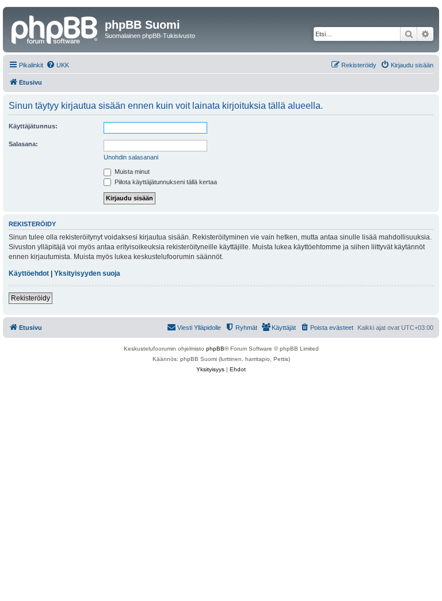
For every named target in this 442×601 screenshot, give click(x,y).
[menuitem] (57, 65)
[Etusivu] (55, 28)
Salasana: (23, 143)
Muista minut (131, 171)
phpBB (215, 348)
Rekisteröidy (30, 298)
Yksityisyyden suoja (87, 273)
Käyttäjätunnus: (33, 126)
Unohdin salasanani (131, 157)
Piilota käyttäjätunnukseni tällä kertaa (165, 181)
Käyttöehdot (29, 273)
